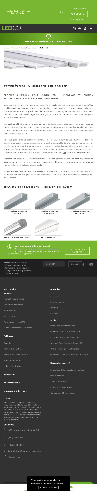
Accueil (6, 48)
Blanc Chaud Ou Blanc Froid (62, 326)
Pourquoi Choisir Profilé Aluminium (65, 331)
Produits (15, 48)
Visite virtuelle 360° (58, 381)
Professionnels (10, 310)
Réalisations (9, 374)
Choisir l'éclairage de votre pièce (64, 349)
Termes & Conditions (13, 349)
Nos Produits (10, 289)
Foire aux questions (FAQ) (15, 322)
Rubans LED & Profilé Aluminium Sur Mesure (69, 354)
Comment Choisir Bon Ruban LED (64, 337)
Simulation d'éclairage (13, 304)
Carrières (54, 313)
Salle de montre (57, 302)
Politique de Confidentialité (16, 354)
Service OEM (9, 316)
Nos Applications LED (60, 363)
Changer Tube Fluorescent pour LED (66, 343)
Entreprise (55, 289)
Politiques (8, 336)
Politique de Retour (12, 360)
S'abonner (75, 264)
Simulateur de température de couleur (67, 370)
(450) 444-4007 (79, 8)
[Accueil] (80, 28)
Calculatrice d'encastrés (61, 387)
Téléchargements (12, 383)
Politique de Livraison (13, 366)
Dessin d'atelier (57, 375)
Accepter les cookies (48, 487)
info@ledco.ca (79, 19)
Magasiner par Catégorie (15, 391)
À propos (54, 296)
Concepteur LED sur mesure (62, 393)
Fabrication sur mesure (14, 299)
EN (91, 28)
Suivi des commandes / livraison (18, 328)
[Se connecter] (86, 28)
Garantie (7, 343)
